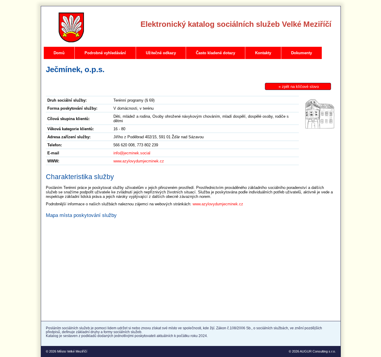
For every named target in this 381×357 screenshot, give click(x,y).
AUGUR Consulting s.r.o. (318, 351)
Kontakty (263, 53)
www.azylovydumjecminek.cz (138, 161)
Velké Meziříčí (71, 27)
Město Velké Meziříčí (72, 351)
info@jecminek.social (131, 153)
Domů (59, 53)
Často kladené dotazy (215, 53)
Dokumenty (301, 53)
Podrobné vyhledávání (105, 53)
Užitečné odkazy (161, 53)
